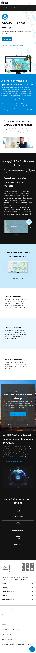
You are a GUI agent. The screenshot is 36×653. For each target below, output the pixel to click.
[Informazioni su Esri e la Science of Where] (6, 569)
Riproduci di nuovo (18, 278)
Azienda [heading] (4, 595)
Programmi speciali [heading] (8, 599)
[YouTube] (32, 569)
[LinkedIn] (32, 565)
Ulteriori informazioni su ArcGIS (14, 461)
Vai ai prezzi (7, 39)
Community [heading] (5, 587)
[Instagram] (27, 569)
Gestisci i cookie (7, 639)
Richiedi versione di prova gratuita (14, 45)
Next (27, 424)
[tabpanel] (18, 205)
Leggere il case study (18, 414)
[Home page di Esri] (5, 2)
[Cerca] (29, 2)
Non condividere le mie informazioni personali (16, 644)
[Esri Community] (23, 569)
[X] (27, 565)
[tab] (13, 170)
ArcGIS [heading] (4, 583)
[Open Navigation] (33, 2)
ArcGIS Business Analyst (10, 8)
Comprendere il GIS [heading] (8, 591)
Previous (9, 424)
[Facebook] (23, 565)
